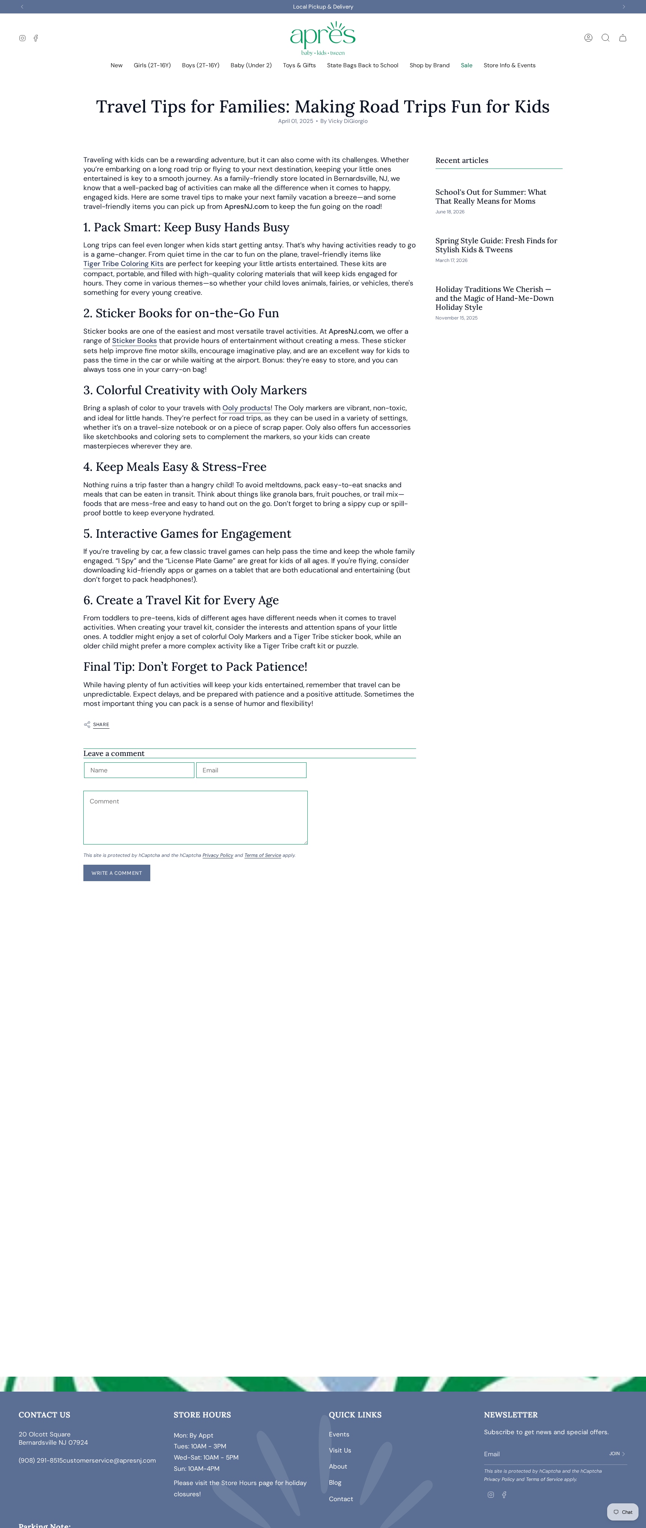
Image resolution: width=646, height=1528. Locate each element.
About (338, 1466)
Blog (335, 1482)
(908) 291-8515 (41, 1460)
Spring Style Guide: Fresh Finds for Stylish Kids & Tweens (496, 245)
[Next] (624, 6)
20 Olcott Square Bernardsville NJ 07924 (54, 1438)
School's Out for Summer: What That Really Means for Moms (491, 197)
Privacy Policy (218, 855)
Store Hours (239, 1483)
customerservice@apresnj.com (109, 1460)
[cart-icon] (622, 37)
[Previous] (22, 6)
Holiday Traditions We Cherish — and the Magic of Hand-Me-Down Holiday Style (495, 298)
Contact (341, 1499)
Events (339, 1434)
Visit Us (340, 1450)
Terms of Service (262, 855)
